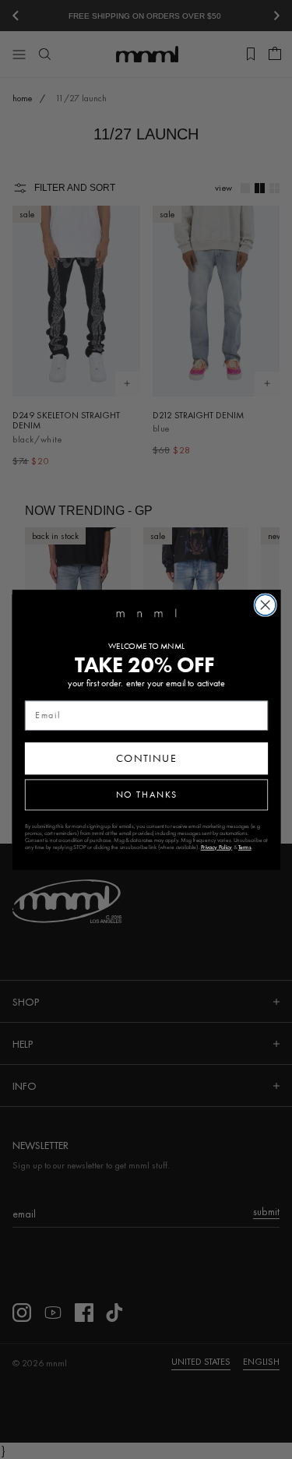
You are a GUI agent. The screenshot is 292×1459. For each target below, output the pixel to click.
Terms (244, 846)
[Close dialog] (265, 604)
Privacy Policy (216, 846)
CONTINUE (146, 758)
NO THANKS (146, 794)
